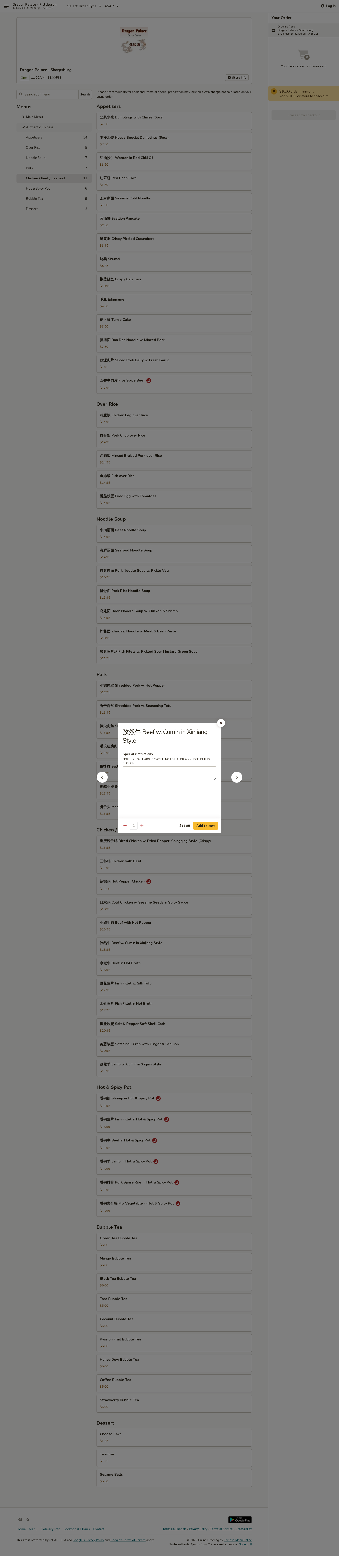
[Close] (221, 723)
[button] (102, 781)
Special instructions (138, 754)
